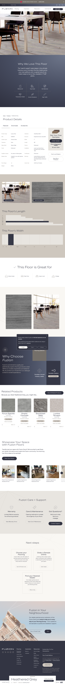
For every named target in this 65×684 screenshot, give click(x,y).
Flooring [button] (17, 8)
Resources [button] (37, 8)
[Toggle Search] (62, 5)
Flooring (19, 649)
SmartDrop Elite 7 (37, 133)
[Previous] (5, 473)
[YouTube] (8, 652)
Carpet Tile (19, 660)
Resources (37, 649)
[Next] (61, 473)
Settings (42, 347)
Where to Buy (36, 663)
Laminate (18, 658)
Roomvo (27, 651)
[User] (56, 5)
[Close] (63, 1)
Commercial (48, 8)
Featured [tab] (5, 125)
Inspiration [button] (26, 8)
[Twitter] (5, 652)
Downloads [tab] (14, 125)
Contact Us (36, 665)
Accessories (19, 662)
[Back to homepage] (7, 8)
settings (29, 343)
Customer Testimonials (36, 661)
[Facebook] (3, 652)
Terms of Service (56, 660)
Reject (32, 347)
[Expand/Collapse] (32, 676)
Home (4, 115)
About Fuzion (36, 655)
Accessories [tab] (24, 125)
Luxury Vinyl (19, 654)
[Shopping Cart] (59, 5)
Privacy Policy (48, 660)
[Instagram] (13, 652)
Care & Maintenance (36, 658)
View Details (8, 419)
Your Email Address (48, 655)
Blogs (35, 653)
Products (8, 115)
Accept (23, 347)
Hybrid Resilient (20, 656)
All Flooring (19, 664)
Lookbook (27, 653)
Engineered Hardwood (19, 652)
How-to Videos (37, 651)
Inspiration (28, 649)
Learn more (41, 1)
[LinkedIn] (10, 652)
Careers (35, 667)
